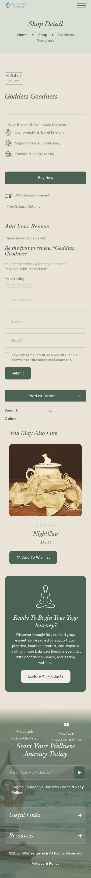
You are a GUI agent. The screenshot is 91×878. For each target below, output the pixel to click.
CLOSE (82, 767)
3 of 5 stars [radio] (18, 285)
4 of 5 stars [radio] (24, 285)
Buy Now (45, 178)
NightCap (45, 534)
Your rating (14, 278)
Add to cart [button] (45, 508)
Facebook (24, 731)
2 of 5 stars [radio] (13, 285)
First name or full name (41, 788)
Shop (42, 35)
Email (27, 832)
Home (22, 35)
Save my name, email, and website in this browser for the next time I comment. (44, 357)
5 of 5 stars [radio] (30, 285)
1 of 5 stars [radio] (7, 285)
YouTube (66, 733)
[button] (33, 557)
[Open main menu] (81, 5)
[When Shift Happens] (16, 5)
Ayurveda (36, 854)
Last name (31, 810)
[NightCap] (45, 480)
